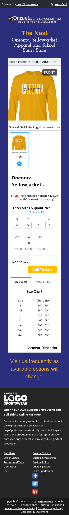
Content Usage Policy (50, 508)
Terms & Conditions (50, 505)
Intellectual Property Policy (20, 508)
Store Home (18, 62)
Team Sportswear (43, 471)
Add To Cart (42, 269)
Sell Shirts (9, 453)
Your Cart (61, 4)
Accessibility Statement (34, 511)
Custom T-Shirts (42, 453)
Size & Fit (38, 212)
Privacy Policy (29, 505)
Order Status (11, 457)
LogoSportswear (27, 4)
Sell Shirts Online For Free (22, 414)
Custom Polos (41, 462)
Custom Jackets (41, 466)
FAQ (6, 471)
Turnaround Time (14, 462)
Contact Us (10, 466)
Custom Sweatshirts (44, 457)
